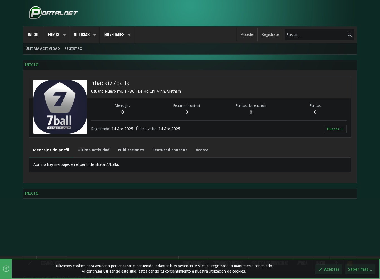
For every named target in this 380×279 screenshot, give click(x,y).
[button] (64, 35)
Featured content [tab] (169, 150)
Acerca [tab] (202, 150)
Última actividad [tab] (94, 150)
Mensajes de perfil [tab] (51, 150)
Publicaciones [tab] (131, 150)
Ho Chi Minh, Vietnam (162, 91)
